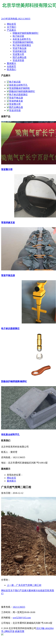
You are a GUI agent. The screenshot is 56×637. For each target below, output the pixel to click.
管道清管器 (18, 60)
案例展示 (11, 481)
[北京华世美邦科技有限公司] (17, 16)
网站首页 (11, 478)
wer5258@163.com (22, 617)
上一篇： (24, 585)
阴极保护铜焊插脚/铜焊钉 (25, 33)
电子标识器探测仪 (22, 45)
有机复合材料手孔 (22, 39)
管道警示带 (18, 54)
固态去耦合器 (19, 57)
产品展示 (24, 590)
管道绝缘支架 (19, 51)
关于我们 (15, 590)
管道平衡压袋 (19, 48)
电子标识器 (18, 36)
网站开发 (10, 631)
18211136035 (19, 607)
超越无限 (19, 631)
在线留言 (42, 590)
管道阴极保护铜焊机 (23, 42)
